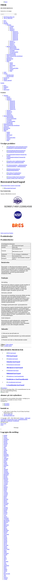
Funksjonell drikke (14, 68)
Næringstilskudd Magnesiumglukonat (15, 152)
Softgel (11, 62)
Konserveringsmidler (14, 49)
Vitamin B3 (15, 35)
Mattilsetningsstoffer (11, 46)
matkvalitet (3, 420)
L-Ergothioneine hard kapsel (15, 385)
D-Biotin (12, 26)
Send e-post (3, 423)
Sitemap (22, 418)
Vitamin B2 (15, 34)
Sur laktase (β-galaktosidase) (13, 174)
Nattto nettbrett (9, 344)
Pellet (11, 71)
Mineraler (9, 60)
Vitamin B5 (15, 37)
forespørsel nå (4, 401)
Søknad (5, 79)
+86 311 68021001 (8, 414)
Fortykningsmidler (14, 52)
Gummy (11, 69)
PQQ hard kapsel (12, 356)
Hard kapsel (12, 65)
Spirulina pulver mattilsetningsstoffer (15, 162)
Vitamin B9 (15, 39)
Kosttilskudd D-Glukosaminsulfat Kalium (16, 148)
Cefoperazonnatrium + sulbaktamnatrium (16, 166)
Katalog (11, 233)
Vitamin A (12, 29)
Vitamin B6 (15, 38)
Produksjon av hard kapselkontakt (17, 379)
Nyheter (5, 73)
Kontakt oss (6, 77)
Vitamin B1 (15, 31)
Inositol (11, 27)
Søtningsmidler (13, 48)
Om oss (5, 22)
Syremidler (12, 50)
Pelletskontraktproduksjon (13, 170)
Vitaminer (9, 24)
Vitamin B (12, 30)
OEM (8, 61)
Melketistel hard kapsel (14, 373)
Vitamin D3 (12, 42)
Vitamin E (12, 43)
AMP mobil (27, 418)
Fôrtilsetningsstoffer (11, 54)
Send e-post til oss (5, 233)
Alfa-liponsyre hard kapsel (15, 367)
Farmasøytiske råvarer (12, 419)
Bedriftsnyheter (10, 75)
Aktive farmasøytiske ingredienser (15, 56)
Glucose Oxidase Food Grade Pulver (15, 178)
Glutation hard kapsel (13, 362)
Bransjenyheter (10, 76)
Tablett (11, 64)
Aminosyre (9, 57)
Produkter (6, 23)
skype (2, 425)
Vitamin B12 (16, 33)
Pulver (11, 66)
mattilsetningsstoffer (22, 419)
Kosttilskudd (12, 53)
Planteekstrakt (10, 58)
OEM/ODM (3, 419)
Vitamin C (12, 41)
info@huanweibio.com (9, 415)
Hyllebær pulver (8, 346)
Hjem (5, 20)
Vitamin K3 (12, 45)
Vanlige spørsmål (8, 80)
